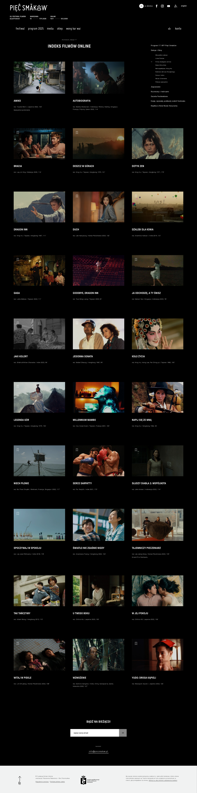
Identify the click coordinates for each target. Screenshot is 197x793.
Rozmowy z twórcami (160, 92)
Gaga (17, 293)
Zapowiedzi (155, 87)
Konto (178, 28)
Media (50, 28)
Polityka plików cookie (57, 781)
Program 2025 (36, 28)
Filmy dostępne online (163, 62)
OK (123, 732)
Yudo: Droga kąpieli (144, 677)
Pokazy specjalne (162, 82)
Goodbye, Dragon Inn (85, 293)
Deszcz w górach (83, 166)
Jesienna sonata (83, 356)
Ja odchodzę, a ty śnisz (146, 293)
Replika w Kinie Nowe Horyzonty (164, 106)
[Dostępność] (175, 6)
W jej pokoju (140, 613)
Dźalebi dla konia (142, 229)
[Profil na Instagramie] (162, 6)
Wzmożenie (79, 677)
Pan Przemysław (64, 778)
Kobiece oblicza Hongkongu (165, 72)
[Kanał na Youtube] (168, 6)
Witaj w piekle (22, 677)
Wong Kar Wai (73, 28)
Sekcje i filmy (156, 50)
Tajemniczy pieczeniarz (146, 548)
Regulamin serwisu (42, 781)
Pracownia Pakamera (50, 778)
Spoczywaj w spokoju (27, 548)
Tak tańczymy (22, 613)
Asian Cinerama (161, 78)
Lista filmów (160, 58)
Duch (76, 229)
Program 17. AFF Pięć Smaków (163, 46)
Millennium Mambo (84, 420)
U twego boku (81, 613)
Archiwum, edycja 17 (69, 40)
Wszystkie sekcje (161, 55)
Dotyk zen (138, 166)
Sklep (60, 28)
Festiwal (20, 28)
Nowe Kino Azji (161, 65)
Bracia (18, 166)
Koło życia (138, 356)
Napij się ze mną (142, 420)
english (184, 6)
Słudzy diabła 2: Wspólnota (149, 483)
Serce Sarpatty (82, 483)
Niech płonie (21, 483)
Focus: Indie (160, 75)
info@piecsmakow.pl (98, 751)
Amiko (17, 100)
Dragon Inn (20, 229)
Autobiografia (82, 100)
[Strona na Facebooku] (157, 6)
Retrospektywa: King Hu (164, 68)
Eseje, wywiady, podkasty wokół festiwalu (168, 101)
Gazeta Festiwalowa (159, 96)
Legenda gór (21, 420)
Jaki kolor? (21, 356)
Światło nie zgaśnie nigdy (88, 548)
